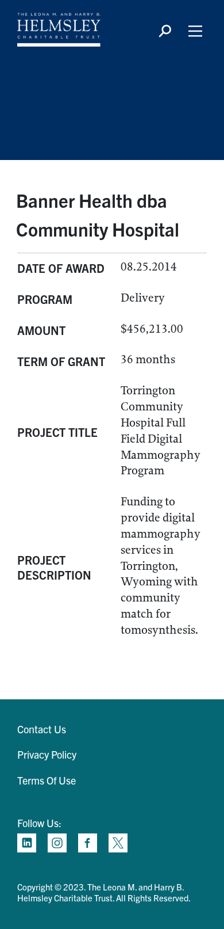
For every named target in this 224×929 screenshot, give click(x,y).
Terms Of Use (46, 780)
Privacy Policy (46, 754)
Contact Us (41, 729)
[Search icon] (165, 31)
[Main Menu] (195, 31)
